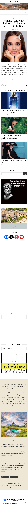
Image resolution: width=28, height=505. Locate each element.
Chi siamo (8, 485)
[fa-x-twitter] (13, 1)
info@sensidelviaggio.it (7, 455)
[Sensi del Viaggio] (14, 6)
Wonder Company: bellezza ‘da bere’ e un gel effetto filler (14, 23)
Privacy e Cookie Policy (20, 485)
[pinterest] (22, 237)
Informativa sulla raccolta (9, 503)
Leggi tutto (14, 79)
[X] (11, 237)
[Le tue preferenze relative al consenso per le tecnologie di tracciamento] (25, 502)
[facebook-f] (10, 1)
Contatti (12, 485)
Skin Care (17, 18)
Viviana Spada (8, 85)
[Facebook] (6, 237)
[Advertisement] (12, 252)
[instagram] (15, 1)
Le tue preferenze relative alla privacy (15, 500)
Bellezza (10, 18)
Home (3, 485)
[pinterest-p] (17, 1)
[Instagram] (16, 237)
